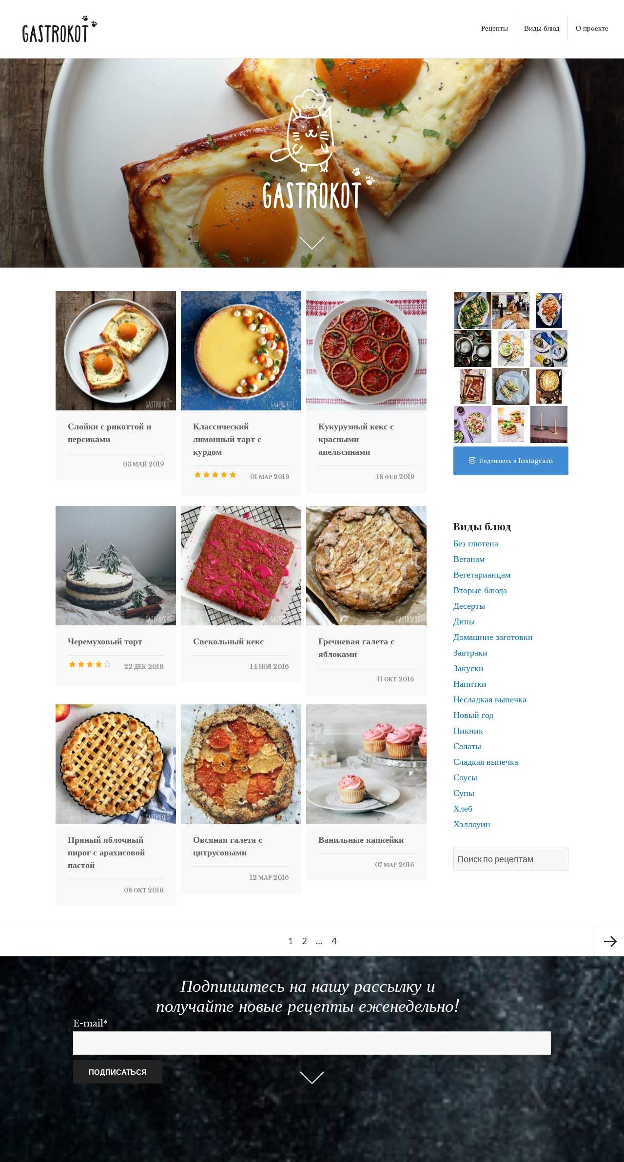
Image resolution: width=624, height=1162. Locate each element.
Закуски (468, 668)
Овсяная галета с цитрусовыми (227, 846)
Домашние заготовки (493, 637)
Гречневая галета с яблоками (356, 648)
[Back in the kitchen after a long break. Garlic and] (472, 310)
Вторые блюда (480, 590)
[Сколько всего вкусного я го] (548, 310)
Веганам (469, 559)
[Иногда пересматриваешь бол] (548, 424)
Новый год (473, 715)
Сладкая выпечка (485, 761)
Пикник (468, 730)
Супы (463, 793)
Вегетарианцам (481, 574)
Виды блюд (542, 28)
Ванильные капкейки (361, 840)
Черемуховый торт (105, 641)
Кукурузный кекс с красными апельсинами (356, 439)
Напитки (470, 683)
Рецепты (494, 28)
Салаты (467, 746)
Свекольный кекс (228, 641)
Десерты (469, 605)
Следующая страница (608, 940)
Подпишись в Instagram (516, 461)
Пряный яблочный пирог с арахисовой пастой (106, 852)
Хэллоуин (471, 824)
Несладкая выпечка (489, 699)
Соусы (465, 777)
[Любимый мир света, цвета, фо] (472, 348)
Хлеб (462, 808)
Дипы (464, 621)
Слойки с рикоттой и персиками (109, 433)
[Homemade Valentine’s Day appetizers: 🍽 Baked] (510, 386)
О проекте (592, 28)
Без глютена (475, 543)
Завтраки (470, 652)
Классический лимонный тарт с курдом (227, 439)
